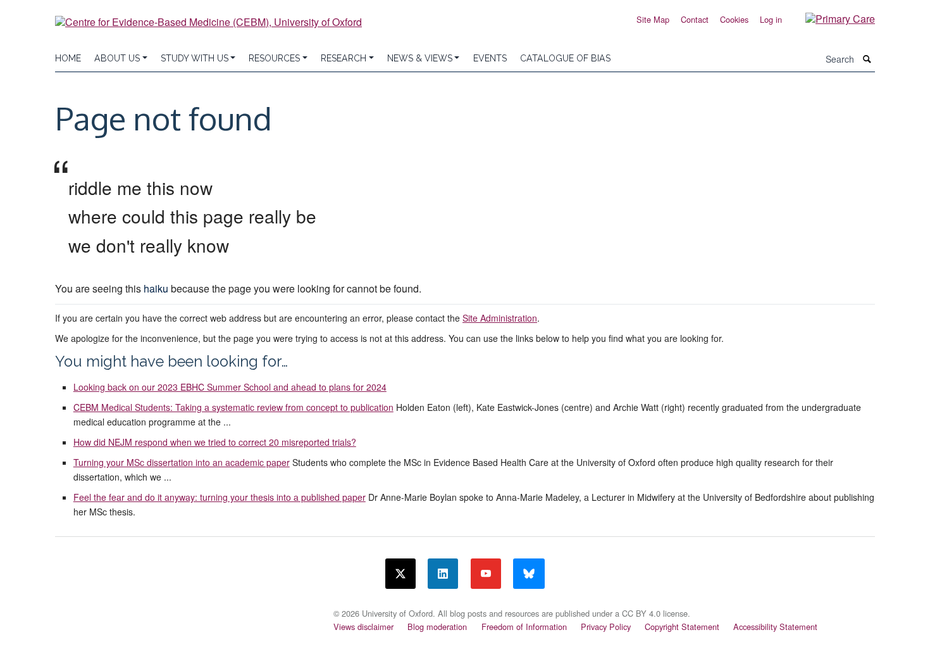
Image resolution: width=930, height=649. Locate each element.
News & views (419, 58)
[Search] (867, 59)
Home (68, 58)
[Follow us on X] (400, 573)
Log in (771, 19)
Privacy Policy (606, 627)
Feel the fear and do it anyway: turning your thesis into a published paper (219, 497)
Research (343, 58)
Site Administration (499, 318)
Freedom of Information (524, 627)
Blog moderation (437, 627)
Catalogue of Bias (565, 58)
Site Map (652, 19)
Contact (695, 19)
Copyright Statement (682, 627)
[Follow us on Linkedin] (443, 573)
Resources (274, 58)
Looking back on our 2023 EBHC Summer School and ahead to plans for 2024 (230, 387)
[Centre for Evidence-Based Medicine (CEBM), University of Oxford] (208, 17)
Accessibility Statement (775, 627)
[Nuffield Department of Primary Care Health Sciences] (186, 610)
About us (117, 58)
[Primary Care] (830, 18)
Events (490, 58)
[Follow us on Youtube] (486, 573)
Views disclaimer (363, 627)
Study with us (194, 58)
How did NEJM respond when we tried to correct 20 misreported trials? (214, 442)
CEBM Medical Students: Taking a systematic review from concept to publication (233, 407)
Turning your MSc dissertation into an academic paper (181, 462)
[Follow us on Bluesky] (529, 573)
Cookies (734, 19)
